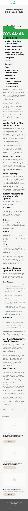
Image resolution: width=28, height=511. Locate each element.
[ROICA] (14, 2)
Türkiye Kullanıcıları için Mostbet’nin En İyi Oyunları (14, 53)
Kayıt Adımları (10, 75)
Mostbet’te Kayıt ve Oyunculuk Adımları (12, 71)
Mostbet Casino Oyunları (13, 46)
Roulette (8, 61)
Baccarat (8, 64)
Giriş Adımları (10, 78)
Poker (7, 67)
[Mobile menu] (26, 2)
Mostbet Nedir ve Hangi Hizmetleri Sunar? (13, 42)
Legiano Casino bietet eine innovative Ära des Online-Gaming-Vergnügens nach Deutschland (13, 437)
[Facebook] (13, 505)
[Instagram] (15, 505)
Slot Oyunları (9, 58)
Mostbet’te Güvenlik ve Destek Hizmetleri (13, 83)
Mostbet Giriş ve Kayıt (12, 49)
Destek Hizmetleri (11, 87)
